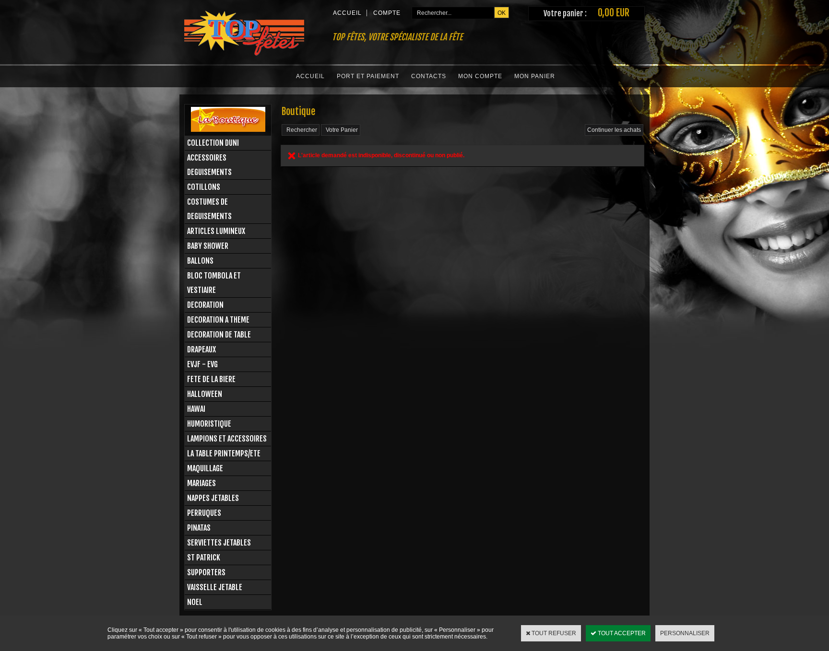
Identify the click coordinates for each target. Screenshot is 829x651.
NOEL (194, 602)
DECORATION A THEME (218, 320)
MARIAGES (201, 483)
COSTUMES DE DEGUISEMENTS (209, 209)
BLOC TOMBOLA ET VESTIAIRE (214, 283)
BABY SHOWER (207, 246)
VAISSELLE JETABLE (214, 587)
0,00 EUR (613, 13)
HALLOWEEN (204, 394)
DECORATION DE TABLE (219, 334)
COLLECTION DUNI (213, 143)
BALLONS (200, 261)
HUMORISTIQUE (209, 424)
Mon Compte (480, 76)
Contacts (428, 76)
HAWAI (196, 409)
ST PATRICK (203, 557)
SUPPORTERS (206, 572)
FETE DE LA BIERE (211, 379)
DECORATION (205, 305)
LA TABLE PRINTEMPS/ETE (224, 453)
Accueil (310, 76)
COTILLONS (203, 187)
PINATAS (199, 528)
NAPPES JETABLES (213, 498)
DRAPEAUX (201, 349)
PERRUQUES (204, 513)
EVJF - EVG (202, 364)
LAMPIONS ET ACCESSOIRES (227, 438)
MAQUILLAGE (205, 468)
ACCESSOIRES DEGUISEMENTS (209, 165)
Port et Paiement (368, 76)
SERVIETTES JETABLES (219, 542)
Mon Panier (534, 76)
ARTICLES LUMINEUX (216, 231)
